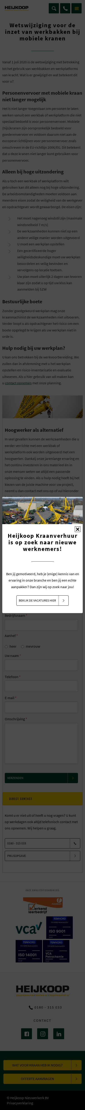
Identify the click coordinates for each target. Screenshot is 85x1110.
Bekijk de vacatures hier (37, 600)
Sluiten (77, 529)
